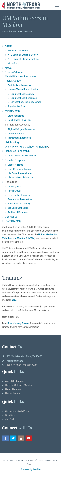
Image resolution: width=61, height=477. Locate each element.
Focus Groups (15, 190)
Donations (10, 415)
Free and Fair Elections (19, 195)
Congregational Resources (24, 98)
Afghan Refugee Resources (21, 129)
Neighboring (12, 142)
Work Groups (14, 63)
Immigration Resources (19, 137)
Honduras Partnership (17, 150)
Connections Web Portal (17, 411)
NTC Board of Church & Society (23, 54)
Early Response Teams (19, 169)
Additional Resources (18, 212)
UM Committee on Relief (20, 173)
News (8, 67)
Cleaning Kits (14, 186)
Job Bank (9, 419)
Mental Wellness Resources (21, 76)
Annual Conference (14, 381)
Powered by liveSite (30, 469)
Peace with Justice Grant (20, 199)
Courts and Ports (16, 133)
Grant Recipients (16, 115)
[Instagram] (21, 438)
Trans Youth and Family (19, 203)
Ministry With (12, 110)
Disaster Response (15, 160)
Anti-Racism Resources (19, 85)
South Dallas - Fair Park (19, 120)
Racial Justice (13, 80)
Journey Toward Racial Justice (23, 89)
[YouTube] (29, 438)
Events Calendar (14, 72)
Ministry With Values (18, 50)
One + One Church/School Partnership (26, 146)
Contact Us (11, 216)
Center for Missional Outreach (17, 31)
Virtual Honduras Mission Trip (22, 155)
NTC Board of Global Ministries (23, 59)
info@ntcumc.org (15, 360)
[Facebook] (5, 438)
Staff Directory (13, 220)
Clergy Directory (13, 389)
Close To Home (15, 164)
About (8, 45)
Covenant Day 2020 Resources (26, 102)
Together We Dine (17, 106)
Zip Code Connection (18, 208)
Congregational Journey (22, 94)
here (14, 300)
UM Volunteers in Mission (20, 177)
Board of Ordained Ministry (18, 385)
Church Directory (13, 393)
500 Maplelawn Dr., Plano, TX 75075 (24, 356)
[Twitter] (13, 438)
